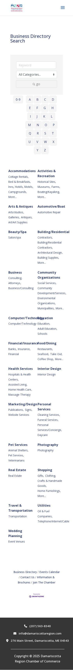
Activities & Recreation (47, 173)
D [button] (53, 99)
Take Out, (56, 354)
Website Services (18, 415)
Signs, (28, 410)
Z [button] (45, 150)
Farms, (56, 187)
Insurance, (24, 349)
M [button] (29, 125)
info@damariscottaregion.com (40, 633)
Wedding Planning (15, 533)
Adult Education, (47, 328)
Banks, (12, 349)
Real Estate (17, 470)
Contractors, (45, 237)
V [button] (37, 142)
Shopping (45, 470)
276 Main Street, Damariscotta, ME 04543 (39, 640)
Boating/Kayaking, (49, 192)
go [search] (38, 84)
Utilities (44, 505)
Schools (42, 333)
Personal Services (44, 406)
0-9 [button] (18, 99)
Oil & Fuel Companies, (45, 513)
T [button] (53, 133)
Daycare (43, 435)
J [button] (37, 116)
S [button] (45, 133)
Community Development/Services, (52, 290)
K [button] (44, 116)
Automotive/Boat (51, 206)
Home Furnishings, (49, 491)
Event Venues (16, 541)
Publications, (16, 410)
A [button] (30, 99)
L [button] (52, 116)
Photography (48, 445)
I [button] (30, 116)
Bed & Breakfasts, (19, 182)
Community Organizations (49, 275)
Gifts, (41, 476)
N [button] (38, 125)
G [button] (45, 108)
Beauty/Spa (17, 232)
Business (15, 272)
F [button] (37, 108)
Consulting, (15, 278)
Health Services (20, 369)
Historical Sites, (47, 182)
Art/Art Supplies (17, 222)
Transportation (17, 516)
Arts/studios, (16, 212)
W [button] (45, 142)
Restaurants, (45, 349)
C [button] (45, 99)
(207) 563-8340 (40, 626)
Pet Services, (16, 455)
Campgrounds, (17, 192)
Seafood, (43, 354)
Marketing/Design (22, 404)
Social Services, (47, 283)
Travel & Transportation (20, 508)
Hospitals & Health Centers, (19, 377)
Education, (44, 323)
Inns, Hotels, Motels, (20, 187)
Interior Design (49, 369)
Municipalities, (46, 308)
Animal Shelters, (18, 450)
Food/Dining (47, 343)
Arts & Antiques (20, 206)
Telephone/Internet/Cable (53, 521)
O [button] (46, 125)
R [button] (38, 133)
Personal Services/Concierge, (50, 427)
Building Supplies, (48, 257)
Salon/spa (14, 237)
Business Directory (25, 572)
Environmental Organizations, (47, 300)
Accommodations (22, 171)
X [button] (53, 142)
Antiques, (27, 217)
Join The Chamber (44, 582)
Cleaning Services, (49, 415)
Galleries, (14, 217)
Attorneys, (14, 283)
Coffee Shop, (46, 359)
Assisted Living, (17, 384)
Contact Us (27, 577)
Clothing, (50, 476)
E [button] (30, 108)
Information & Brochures (36, 579)
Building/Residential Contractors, (50, 245)
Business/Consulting (20, 288)
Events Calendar (49, 572)
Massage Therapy (19, 394)
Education (45, 318)
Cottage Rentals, (18, 177)
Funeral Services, (48, 420)
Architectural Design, (50, 252)
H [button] (52, 108)
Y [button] (37, 150)
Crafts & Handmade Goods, (50, 483)
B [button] (37, 99)
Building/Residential (53, 232)
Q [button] (30, 133)
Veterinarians (16, 460)
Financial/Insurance (23, 343)
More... (12, 197)
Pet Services (17, 445)
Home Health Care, (20, 389)
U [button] (29, 142)
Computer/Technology (26, 318)
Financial (13, 354)
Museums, (44, 187)
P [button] (54, 125)
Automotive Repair (49, 212)
